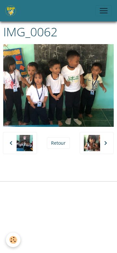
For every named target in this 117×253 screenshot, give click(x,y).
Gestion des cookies (58, 190)
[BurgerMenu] (104, 10)
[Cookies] (13, 240)
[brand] (12, 10)
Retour (58, 143)
